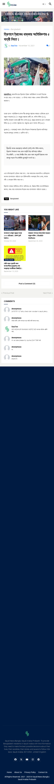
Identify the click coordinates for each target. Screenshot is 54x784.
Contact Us (42, 772)
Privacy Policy (30, 772)
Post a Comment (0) (27, 284)
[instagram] (33, 759)
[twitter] (21, 759)
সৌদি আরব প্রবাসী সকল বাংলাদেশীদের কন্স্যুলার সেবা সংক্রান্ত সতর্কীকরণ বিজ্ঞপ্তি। (13, 266)
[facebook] (15, 759)
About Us (18, 772)
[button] (3, 4)
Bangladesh (16, 29)
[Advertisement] (27, 399)
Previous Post (8, 293)
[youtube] (27, 759)
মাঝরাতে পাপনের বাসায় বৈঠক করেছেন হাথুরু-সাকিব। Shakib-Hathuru (39, 235)
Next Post (47, 293)
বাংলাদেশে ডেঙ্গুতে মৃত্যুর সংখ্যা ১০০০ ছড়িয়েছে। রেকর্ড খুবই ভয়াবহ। (13, 235)
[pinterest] (38, 759)
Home (6, 29)
